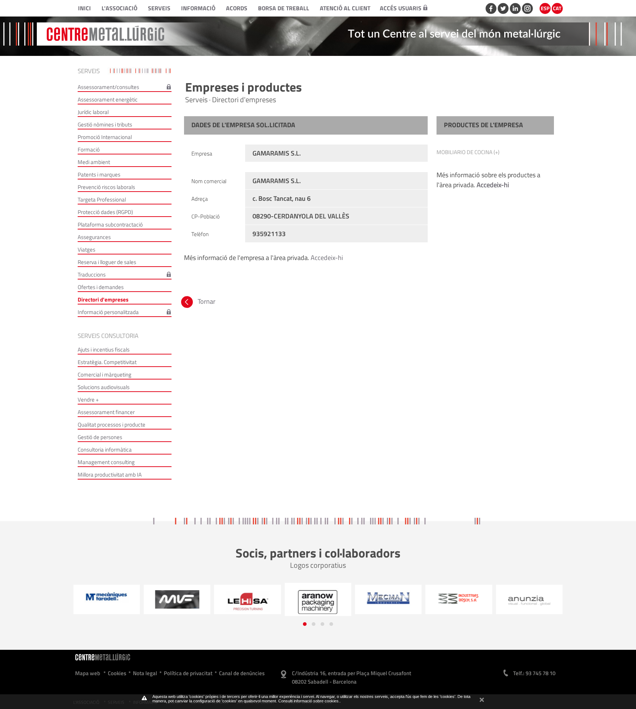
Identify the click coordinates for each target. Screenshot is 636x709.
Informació (198, 8)
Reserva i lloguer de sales (107, 262)
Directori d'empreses (103, 299)
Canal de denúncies (242, 673)
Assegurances (94, 237)
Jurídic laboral (93, 112)
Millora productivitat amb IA (110, 474)
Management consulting (106, 462)
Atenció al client (345, 8)
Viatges (86, 249)
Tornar (205, 301)
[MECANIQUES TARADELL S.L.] (106, 596)
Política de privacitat (188, 673)
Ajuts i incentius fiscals (104, 349)
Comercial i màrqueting (104, 374)
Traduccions (92, 274)
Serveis (159, 8)
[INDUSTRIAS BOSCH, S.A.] (458, 598)
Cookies (117, 673)
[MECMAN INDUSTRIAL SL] (388, 598)
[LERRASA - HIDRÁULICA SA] (247, 601)
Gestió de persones (100, 437)
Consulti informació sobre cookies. (309, 701)
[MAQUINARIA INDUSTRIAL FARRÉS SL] (177, 599)
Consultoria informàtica (105, 449)
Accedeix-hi (327, 258)
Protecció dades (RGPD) (105, 212)
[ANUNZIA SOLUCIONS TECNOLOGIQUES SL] (529, 601)
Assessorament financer (106, 412)
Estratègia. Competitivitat (107, 362)
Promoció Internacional (105, 137)
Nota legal (145, 673)
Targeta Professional (102, 199)
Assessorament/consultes (108, 87)
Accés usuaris (400, 8)
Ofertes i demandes (101, 287)
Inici (84, 8)
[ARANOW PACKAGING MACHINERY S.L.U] (318, 602)
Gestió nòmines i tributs (105, 124)
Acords (236, 8)
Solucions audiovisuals (104, 387)
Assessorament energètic (108, 99)
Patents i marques (99, 174)
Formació (89, 149)
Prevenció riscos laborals (106, 187)
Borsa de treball (283, 8)
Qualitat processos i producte (111, 424)
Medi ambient (94, 162)
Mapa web (87, 673)
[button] (304, 624)
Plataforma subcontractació (110, 224)
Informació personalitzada (108, 312)
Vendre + (88, 399)
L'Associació (119, 8)
